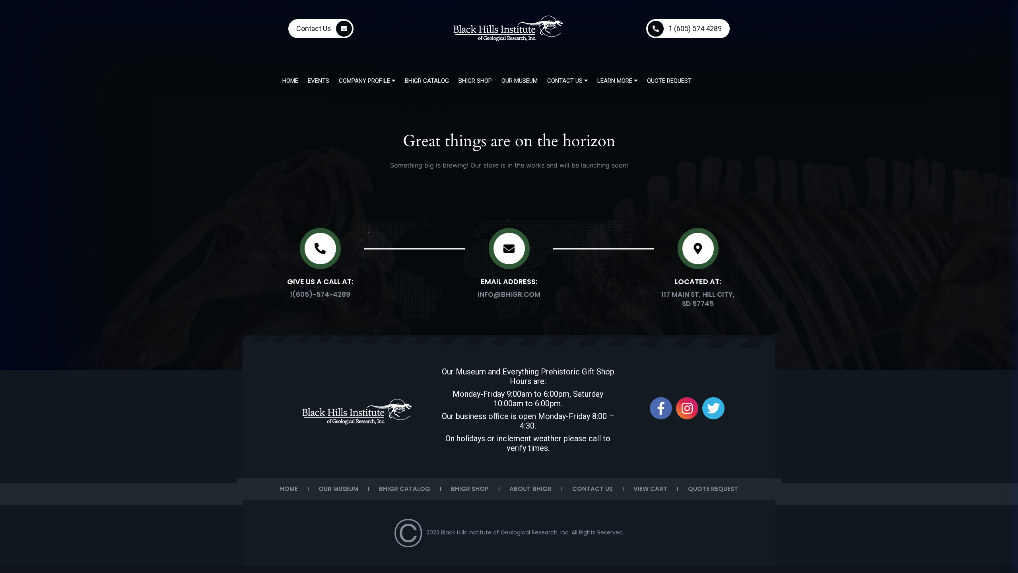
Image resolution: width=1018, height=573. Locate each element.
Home (290, 80)
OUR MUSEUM (338, 489)
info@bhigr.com (509, 294)
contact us (565, 80)
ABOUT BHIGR (530, 489)
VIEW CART (650, 489)
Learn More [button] (615, 80)
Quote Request (669, 80)
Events (318, 80)
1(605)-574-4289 (320, 294)
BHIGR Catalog (427, 80)
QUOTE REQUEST (713, 489)
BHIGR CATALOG (404, 489)
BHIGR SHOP (470, 489)
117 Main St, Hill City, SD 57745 (697, 299)
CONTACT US (592, 489)
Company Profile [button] (365, 80)
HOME (289, 489)
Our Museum (519, 80)
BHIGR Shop (475, 80)
